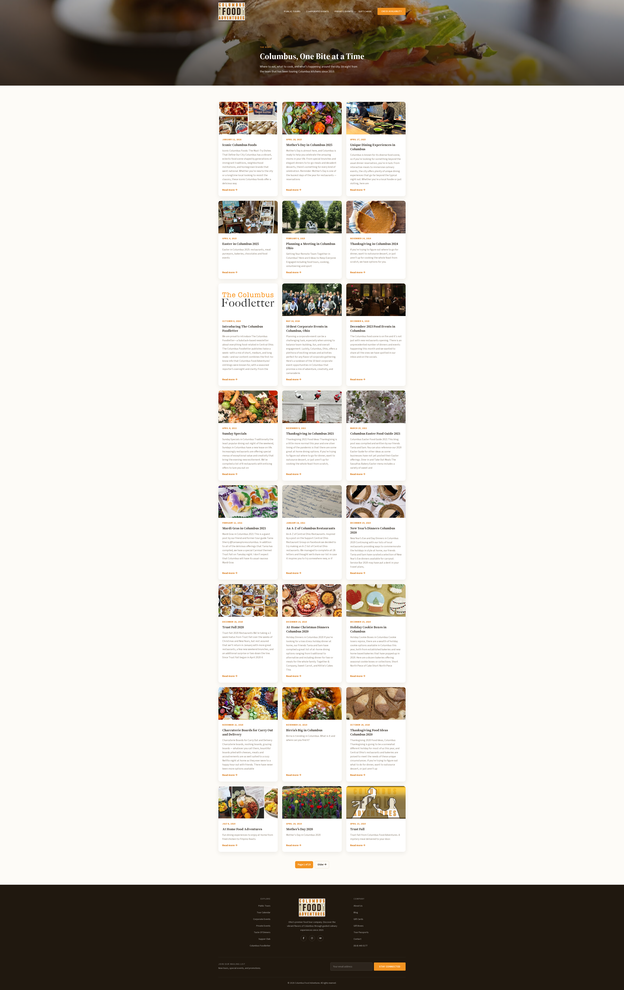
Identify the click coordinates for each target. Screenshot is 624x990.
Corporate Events (317, 11)
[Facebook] (303, 938)
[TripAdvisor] (320, 938)
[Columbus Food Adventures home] (312, 907)
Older (321, 864)
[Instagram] (312, 938)
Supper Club (264, 939)
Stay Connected (389, 966)
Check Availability (391, 11)
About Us (358, 906)
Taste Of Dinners (262, 932)
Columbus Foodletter (260, 945)
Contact (357, 939)
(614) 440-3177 (360, 945)
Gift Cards (365, 11)
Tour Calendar (263, 912)
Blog (356, 912)
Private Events (344, 11)
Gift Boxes (359, 926)
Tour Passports (361, 932)
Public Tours (292, 11)
